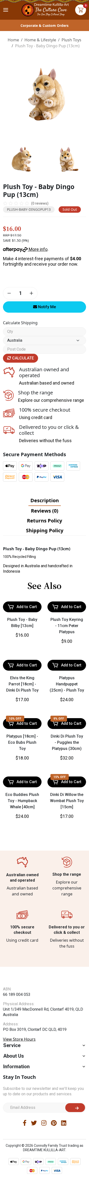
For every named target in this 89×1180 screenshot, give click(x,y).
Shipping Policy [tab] (44, 530)
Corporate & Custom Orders (44, 25)
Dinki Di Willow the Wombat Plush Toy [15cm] (67, 800)
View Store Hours (19, 1039)
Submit (75, 1107)
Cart (80, 9)
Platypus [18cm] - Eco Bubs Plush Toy (22, 742)
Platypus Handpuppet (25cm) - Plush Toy (67, 684)
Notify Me (46, 307)
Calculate (22, 358)
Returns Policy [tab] (44, 520)
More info (37, 249)
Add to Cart (27, 606)
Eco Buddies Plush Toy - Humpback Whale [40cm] (22, 800)
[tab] (44, 500)
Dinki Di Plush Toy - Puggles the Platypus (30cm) (67, 742)
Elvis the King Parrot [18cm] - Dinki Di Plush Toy (22, 684)
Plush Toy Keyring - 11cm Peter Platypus (66, 625)
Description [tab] (44, 500)
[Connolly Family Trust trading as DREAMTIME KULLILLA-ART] (44, 9)
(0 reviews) (39, 203)
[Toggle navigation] (6, 10)
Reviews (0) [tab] (44, 510)
